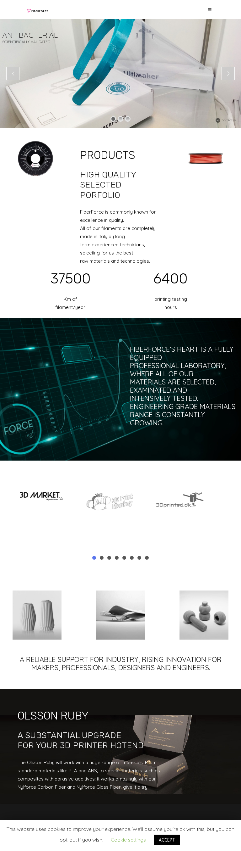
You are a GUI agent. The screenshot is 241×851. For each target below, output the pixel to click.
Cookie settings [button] (128, 840)
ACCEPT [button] (167, 840)
